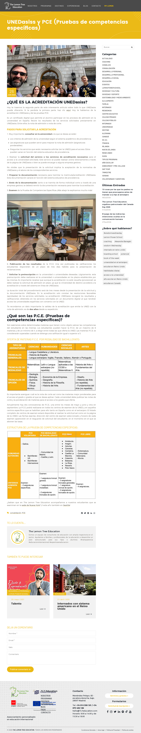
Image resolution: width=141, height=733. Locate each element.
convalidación (15, 513)
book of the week (111, 258)
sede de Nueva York (31, 505)
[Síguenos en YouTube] (130, 711)
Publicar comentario (19, 669)
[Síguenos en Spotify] (123, 711)
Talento (16, 603)
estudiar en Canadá (112, 283)
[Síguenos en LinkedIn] (119, 711)
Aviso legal (101, 730)
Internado (60, 594)
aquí (68, 110)
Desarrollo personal (19, 591)
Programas (46, 6)
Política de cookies (127, 730)
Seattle (66, 505)
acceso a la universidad (114, 275)
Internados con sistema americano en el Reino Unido (73, 606)
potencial (125, 254)
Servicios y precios (118, 695)
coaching (108, 241)
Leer (42, 609)
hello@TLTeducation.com (85, 711)
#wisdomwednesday (113, 233)
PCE (23, 513)
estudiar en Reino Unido (114, 267)
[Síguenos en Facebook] (107, 711)
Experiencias (73, 6)
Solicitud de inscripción (118, 706)
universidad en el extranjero (115, 262)
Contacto (96, 6)
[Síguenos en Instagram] (111, 711)
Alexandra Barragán (123, 241)
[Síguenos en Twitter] (115, 711)
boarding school (111, 254)
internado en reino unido (114, 250)
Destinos (59, 6)
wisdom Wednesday (112, 246)
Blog (85, 6)
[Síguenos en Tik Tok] (127, 711)
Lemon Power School (18, 594)
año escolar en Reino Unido (116, 279)
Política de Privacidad (113, 730)
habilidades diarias (112, 271)
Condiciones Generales (88, 730)
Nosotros (32, 6)
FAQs (43, 710)
